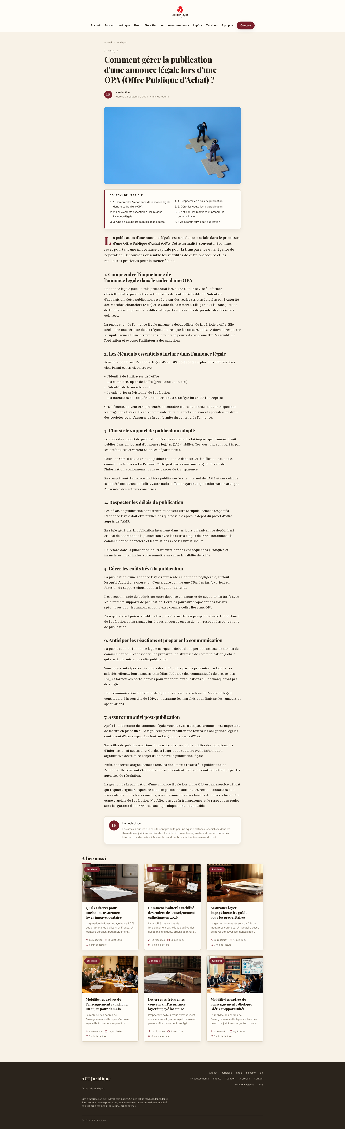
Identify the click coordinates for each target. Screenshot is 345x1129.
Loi (162, 25)
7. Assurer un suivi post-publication (199, 221)
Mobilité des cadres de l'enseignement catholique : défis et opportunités (231, 1004)
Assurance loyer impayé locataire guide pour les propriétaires (229, 912)
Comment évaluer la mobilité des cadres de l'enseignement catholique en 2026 (171, 912)
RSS (261, 1084)
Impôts (197, 25)
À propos (227, 25)
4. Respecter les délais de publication (200, 201)
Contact (245, 25)
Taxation (211, 25)
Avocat (109, 25)
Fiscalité (150, 25)
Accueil (95, 25)
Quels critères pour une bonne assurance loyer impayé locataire (104, 912)
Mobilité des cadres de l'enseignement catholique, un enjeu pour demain (107, 1004)
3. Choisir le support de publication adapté (139, 221)
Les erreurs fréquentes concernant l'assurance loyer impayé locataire (167, 1004)
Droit (137, 25)
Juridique (124, 25)
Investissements (178, 25)
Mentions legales (244, 1084)
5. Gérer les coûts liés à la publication (200, 206)
